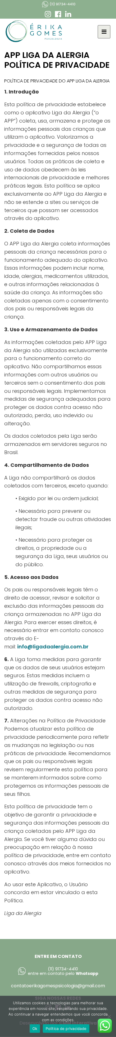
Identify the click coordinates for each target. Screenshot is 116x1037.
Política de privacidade (66, 1028)
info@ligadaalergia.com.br (52, 646)
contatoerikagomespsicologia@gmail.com (58, 985)
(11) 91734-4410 (62, 4)
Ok (34, 1028)
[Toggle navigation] (104, 32)
